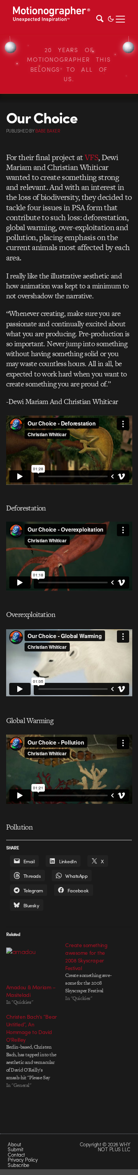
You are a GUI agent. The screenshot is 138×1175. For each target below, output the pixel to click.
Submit (15, 1149)
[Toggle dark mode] (111, 18)
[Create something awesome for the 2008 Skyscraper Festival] (94, 971)
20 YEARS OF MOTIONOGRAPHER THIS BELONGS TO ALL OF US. (69, 64)
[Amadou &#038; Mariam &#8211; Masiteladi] (32, 962)
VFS (91, 157)
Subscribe (18, 1164)
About (14, 1144)
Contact (16, 1154)
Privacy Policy (23, 1159)
